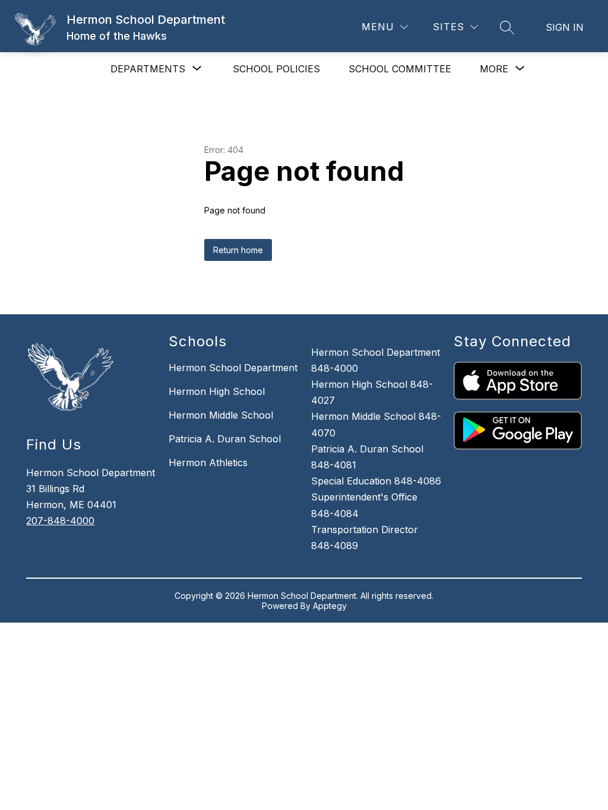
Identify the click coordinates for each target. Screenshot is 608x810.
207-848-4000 (60, 521)
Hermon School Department (233, 368)
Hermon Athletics (208, 462)
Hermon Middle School (221, 415)
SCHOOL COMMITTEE (400, 69)
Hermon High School (217, 391)
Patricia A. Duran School (225, 439)
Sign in (565, 27)
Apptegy (330, 606)
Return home (238, 250)
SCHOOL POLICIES (276, 69)
